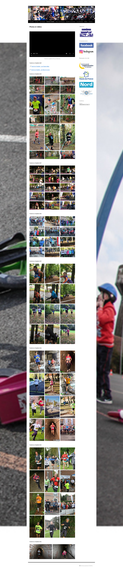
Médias (85, 21)
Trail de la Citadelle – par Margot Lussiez (40, 69)
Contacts (90, 21)
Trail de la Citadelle (50, 21)
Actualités (32, 21)
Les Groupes (42, 21)
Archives (80, 103)
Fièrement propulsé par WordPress (87, 565)
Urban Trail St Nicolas (60, 21)
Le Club (36, 21)
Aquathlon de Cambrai (70, 21)
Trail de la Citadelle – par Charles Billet (40, 66)
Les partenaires (80, 21)
